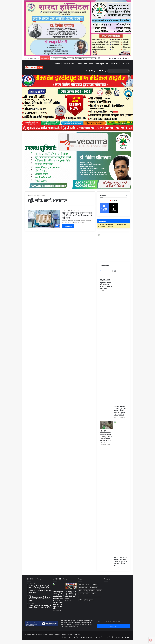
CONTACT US (115, 63)
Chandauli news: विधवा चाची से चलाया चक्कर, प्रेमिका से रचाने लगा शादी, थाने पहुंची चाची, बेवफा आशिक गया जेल (120, 411)
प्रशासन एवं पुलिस (100, 63)
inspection (91, 590)
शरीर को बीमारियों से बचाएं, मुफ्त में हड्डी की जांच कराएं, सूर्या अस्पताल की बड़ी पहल (77, 215)
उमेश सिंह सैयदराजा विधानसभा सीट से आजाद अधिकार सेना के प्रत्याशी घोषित (76, 58)
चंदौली (80, 600)
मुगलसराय (91, 600)
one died (81, 593)
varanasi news (96, 596)
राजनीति (91, 63)
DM (80, 590)
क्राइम (85, 63)
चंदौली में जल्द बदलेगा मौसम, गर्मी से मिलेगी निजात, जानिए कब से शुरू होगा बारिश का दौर (120, 561)
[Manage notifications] (150, 640)
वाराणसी (79, 63)
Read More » (68, 226)
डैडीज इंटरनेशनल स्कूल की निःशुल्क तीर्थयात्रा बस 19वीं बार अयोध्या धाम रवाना (70, 595)
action (87, 584)
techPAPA (77, 634)
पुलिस (85, 600)
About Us (125, 63)
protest (93, 593)
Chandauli (94, 584)
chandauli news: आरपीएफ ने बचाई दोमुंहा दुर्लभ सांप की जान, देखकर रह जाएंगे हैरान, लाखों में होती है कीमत (106, 283)
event (85, 590)
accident (81, 584)
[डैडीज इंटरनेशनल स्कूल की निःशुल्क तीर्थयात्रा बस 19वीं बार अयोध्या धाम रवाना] (71, 586)
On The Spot (67, 210)
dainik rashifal (93, 587)
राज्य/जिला (58, 63)
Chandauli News (69, 63)
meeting (99, 590)
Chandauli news (83, 587)
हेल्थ (107, 63)
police (87, 593)
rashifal (81, 596)
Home (31, 195)
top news (88, 596)
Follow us (107, 579)
